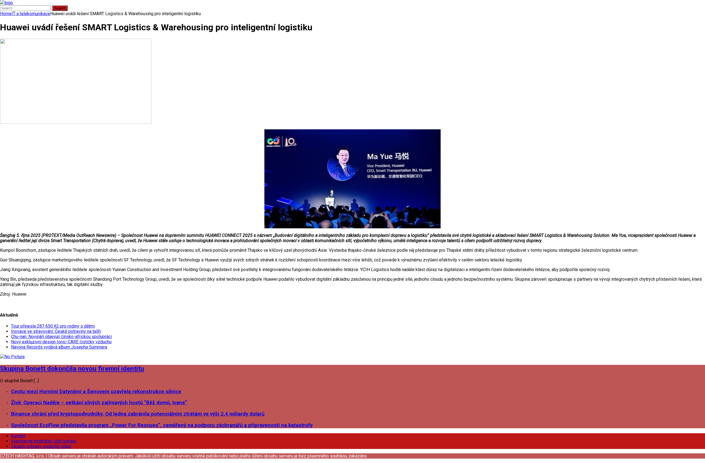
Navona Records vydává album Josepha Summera (59, 347)
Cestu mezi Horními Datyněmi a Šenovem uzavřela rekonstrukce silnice (96, 392)
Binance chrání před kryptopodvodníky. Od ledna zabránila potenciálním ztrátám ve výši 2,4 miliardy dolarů (137, 414)
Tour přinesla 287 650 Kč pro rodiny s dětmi (53, 326)
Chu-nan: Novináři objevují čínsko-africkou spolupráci (61, 336)
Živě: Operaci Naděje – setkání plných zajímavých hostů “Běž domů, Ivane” (99, 403)
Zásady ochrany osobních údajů (41, 446)
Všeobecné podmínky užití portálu (44, 441)
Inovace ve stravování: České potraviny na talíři (56, 331)
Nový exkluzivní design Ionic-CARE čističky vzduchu (61, 341)
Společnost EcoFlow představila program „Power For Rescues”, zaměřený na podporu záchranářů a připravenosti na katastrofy (162, 425)
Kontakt (18, 435)
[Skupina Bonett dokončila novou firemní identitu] (12, 356)
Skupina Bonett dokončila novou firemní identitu (72, 369)
